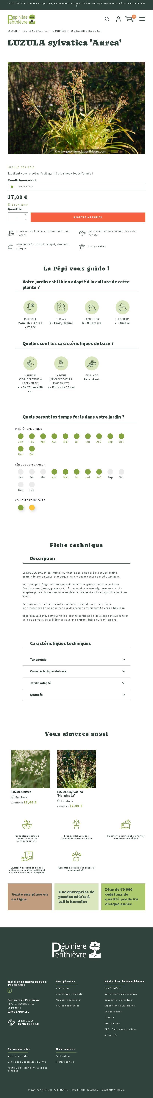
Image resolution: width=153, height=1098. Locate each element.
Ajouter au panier (88, 217)
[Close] (143, 9)
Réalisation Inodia (113, 1089)
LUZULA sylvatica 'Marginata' (70, 794)
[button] (129, 19)
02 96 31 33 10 (28, 1024)
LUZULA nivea (21, 792)
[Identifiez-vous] (118, 19)
